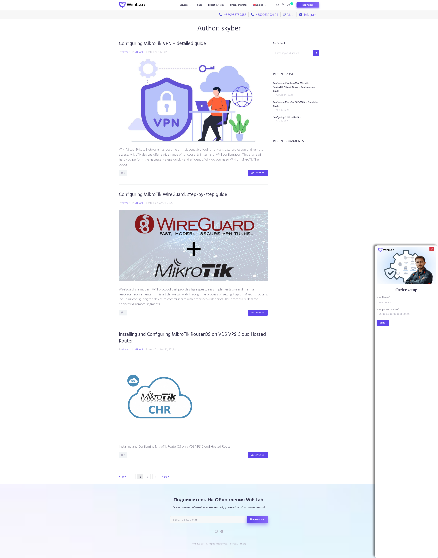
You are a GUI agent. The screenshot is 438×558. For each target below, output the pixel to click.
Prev (122, 476)
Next (165, 476)
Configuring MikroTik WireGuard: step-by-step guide (173, 195)
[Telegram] (221, 531)
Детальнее (257, 172)
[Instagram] (216, 531)
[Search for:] (292, 53)
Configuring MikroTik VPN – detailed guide (162, 44)
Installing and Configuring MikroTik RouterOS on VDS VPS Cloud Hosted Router (192, 338)
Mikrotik (139, 52)
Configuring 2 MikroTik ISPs (287, 117)
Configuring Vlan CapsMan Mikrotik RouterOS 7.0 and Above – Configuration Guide (294, 87)
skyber (125, 52)
